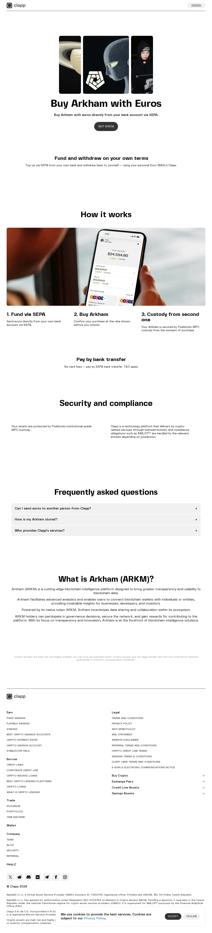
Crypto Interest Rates (22, 740)
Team (10, 840)
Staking (12, 729)
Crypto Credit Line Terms (129, 751)
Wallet (11, 825)
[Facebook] (56, 877)
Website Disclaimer (125, 740)
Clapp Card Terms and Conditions (136, 762)
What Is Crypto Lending (23, 792)
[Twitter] (10, 877)
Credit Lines (15, 765)
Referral (13, 856)
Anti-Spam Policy (123, 729)
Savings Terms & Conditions (132, 756)
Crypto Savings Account (24, 745)
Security (13, 850)
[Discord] (28, 877)
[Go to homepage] (16, 5)
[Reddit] (19, 877)
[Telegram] (47, 877)
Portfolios (15, 811)
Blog (10, 845)
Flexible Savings (18, 723)
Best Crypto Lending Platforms (29, 781)
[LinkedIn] (37, 877)
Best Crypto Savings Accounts (29, 734)
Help (10, 864)
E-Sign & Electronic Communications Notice (143, 767)
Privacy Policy (94, 918)
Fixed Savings (16, 718)
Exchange (13, 806)
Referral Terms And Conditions (134, 745)
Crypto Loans (16, 787)
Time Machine (16, 817)
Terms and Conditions (127, 718)
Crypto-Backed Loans (22, 776)
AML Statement (122, 734)
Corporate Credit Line (22, 770)
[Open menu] (196, 5)
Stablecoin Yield (18, 751)
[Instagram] (65, 877)
